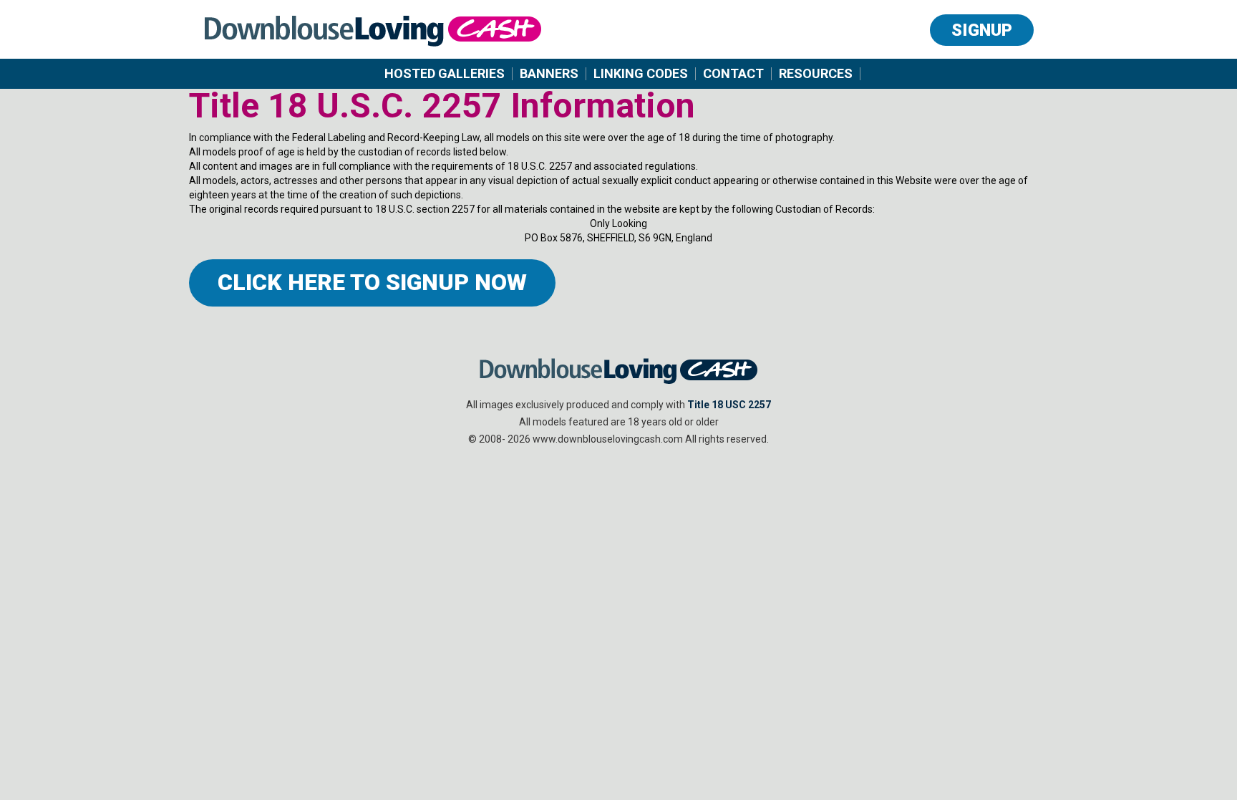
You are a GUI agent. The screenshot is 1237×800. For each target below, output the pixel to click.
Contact (733, 73)
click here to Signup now (372, 282)
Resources (816, 73)
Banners (549, 73)
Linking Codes (640, 73)
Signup (981, 30)
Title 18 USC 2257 (729, 404)
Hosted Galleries (444, 73)
